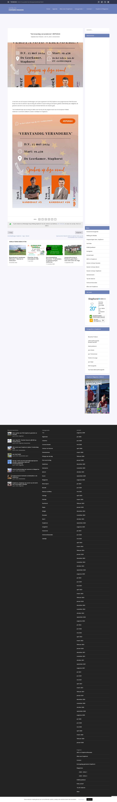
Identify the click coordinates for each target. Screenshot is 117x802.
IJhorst (44, 472)
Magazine (45, 480)
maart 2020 (80, 734)
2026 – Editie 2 (83, 776)
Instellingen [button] (81, 799)
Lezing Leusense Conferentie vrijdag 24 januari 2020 (31, 2)
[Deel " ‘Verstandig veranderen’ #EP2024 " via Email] (55, 219)
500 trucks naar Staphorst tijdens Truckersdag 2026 (25, 447)
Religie (44, 511)
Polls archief (80, 783)
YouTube (89, 243)
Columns (44, 440)
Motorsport (45, 483)
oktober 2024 (80, 519)
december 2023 (81, 558)
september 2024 (81, 523)
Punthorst (45, 503)
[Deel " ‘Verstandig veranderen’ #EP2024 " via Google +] (45, 219)
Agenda (55, 9)
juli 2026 (79, 436)
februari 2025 (80, 503)
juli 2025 (79, 483)
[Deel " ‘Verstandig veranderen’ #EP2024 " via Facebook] (39, 219)
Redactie (41, 36)
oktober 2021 (80, 660)
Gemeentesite (90, 275)
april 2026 (79, 448)
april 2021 (79, 683)
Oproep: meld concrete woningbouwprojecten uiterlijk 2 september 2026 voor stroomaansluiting (25, 462)
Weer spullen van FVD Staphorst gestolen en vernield (24, 433)
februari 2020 (80, 738)
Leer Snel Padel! (16, 454)
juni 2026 (79, 440)
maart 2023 (80, 593)
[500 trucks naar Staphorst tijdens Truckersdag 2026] (10, 448)
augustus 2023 (81, 574)
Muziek (44, 487)
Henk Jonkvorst (92, 346)
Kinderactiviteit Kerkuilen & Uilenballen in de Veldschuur (24, 476)
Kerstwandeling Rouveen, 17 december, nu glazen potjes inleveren (54, 260)
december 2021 (81, 652)
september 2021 (81, 664)
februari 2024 (80, 550)
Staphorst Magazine (102, 9)
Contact (89, 9)
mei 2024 (79, 538)
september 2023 (81, 570)
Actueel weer (90, 255)
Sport (27, 456)
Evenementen (56, 36)
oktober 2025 (80, 472)
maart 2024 (80, 546)
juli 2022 (79, 625)
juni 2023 (79, 582)
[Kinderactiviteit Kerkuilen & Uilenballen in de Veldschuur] (10, 477)
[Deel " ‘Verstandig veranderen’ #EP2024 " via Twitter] (42, 219)
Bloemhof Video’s (93, 337)
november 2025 (81, 468)
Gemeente (45, 468)
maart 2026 (80, 452)
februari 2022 (80, 644)
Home (48, 9)
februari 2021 (80, 691)
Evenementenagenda (92, 231)
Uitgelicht (45, 527)
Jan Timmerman (92, 354)
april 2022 (79, 636)
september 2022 (81, 617)
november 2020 (81, 703)
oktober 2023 (80, 566)
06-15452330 (61, 224)
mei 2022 (79, 633)
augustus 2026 (81, 432)
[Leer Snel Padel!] (10, 455)
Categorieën (79, 9)
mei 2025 (79, 491)
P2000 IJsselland (91, 247)
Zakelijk (44, 538)
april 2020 (79, 731)
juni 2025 (79, 487)
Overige (44, 495)
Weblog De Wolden (92, 235)
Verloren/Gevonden (92, 282)
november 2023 (81, 562)
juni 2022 (79, 629)
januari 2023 (80, 601)
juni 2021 (79, 676)
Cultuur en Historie (47, 448)
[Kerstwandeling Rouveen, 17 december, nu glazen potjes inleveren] (54, 250)
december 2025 (81, 464)
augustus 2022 (81, 621)
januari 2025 (80, 507)
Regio (43, 507)
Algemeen (21, 436)
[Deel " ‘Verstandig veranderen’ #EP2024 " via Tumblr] (49, 219)
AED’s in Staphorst (92, 259)
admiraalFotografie (93, 341)
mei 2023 (79, 585)
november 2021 (81, 656)
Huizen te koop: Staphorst (94, 271)
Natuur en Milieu (47, 491)
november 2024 (81, 515)
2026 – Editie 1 (83, 772)
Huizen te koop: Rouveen (93, 263)
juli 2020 (79, 719)
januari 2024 (80, 554)
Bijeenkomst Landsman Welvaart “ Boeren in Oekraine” (17, 259)
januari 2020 (80, 742)
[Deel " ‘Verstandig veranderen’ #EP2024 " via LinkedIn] (52, 219)
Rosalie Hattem (92, 342)
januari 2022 (80, 648)
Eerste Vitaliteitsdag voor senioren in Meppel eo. (25, 469)
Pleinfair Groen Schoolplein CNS (33, 258)
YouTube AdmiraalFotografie (96, 369)
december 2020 (81, 699)
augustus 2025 (81, 480)
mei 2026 (79, 444)
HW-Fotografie (92, 366)
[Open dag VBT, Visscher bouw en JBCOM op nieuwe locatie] (10, 441)
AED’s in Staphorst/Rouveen (84, 752)
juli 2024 (79, 531)
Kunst (43, 476)
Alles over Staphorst (66, 9)
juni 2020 (79, 723)
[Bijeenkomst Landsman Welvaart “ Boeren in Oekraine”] (17, 250)
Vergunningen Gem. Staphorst (95, 239)
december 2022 (81, 605)
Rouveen (44, 515)
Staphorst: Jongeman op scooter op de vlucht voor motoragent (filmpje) (25, 483)
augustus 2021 (81, 668)
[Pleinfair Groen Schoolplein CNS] (36, 250)
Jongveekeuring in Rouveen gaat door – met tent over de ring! (72, 259)
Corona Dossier (46, 444)
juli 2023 (79, 578)
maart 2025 (80, 499)
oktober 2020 (80, 707)
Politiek (44, 499)
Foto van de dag (46, 460)
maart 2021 (80, 687)
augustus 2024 (81, 527)
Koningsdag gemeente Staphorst (86, 764)
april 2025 (79, 495)
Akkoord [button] (89, 799)
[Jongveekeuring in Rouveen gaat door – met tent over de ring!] (73, 250)
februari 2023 (80, 597)
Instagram (89, 251)
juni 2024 (79, 534)
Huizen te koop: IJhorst (93, 267)
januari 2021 (80, 695)
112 (43, 432)
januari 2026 (80, 460)
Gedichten (45, 464)
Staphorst (45, 523)
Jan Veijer (90, 362)
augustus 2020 (81, 715)
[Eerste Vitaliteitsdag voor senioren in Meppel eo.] (10, 470)
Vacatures (45, 531)
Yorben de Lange (92, 358)
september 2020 (81, 711)
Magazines (80, 768)
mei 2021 (79, 680)
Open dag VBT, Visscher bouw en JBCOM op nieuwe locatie (24, 440)
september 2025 (81, 476)
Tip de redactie (91, 278)
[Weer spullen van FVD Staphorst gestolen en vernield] (10, 434)
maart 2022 (80, 640)
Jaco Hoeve (91, 350)
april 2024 (79, 542)
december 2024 (81, 511)
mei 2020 (79, 727)
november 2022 (81, 609)
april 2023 (79, 589)
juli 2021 (79, 672)
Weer (78, 791)
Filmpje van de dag (47, 456)
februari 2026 (80, 456)
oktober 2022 (80, 613)
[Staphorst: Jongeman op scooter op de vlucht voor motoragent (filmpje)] (10, 484)
